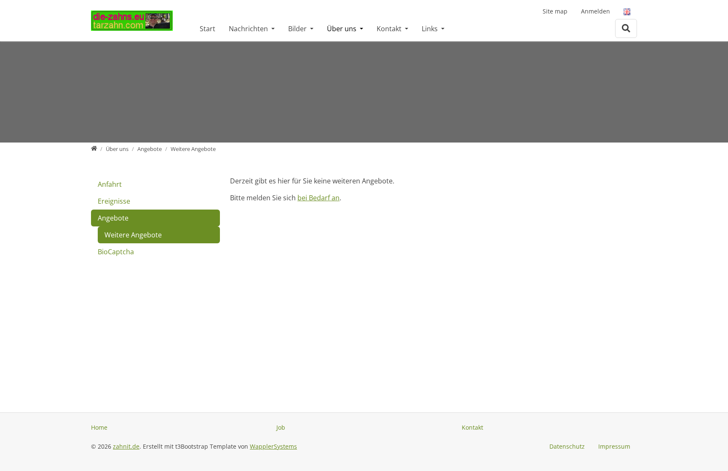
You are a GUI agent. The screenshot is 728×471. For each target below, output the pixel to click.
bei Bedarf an (318, 197)
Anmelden (595, 11)
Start (207, 28)
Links (430, 28)
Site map (555, 11)
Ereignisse (114, 201)
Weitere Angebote (133, 235)
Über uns (342, 28)
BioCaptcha (116, 251)
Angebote (113, 218)
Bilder (298, 28)
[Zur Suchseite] (626, 28)
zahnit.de (126, 446)
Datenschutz (567, 446)
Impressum (614, 446)
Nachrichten (249, 28)
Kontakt (390, 28)
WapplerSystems (273, 446)
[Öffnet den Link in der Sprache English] (627, 11)
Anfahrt (110, 184)
